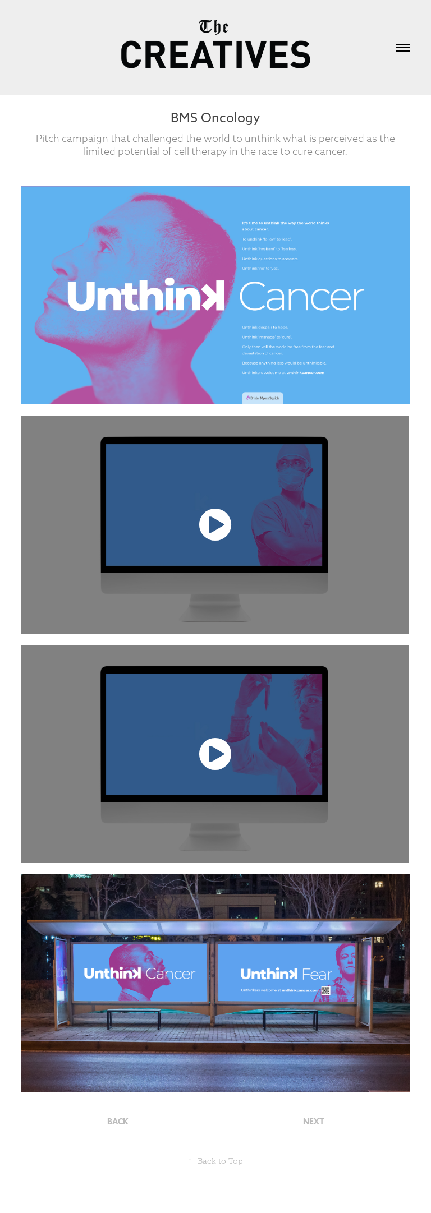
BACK (117, 1122)
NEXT (313, 1122)
